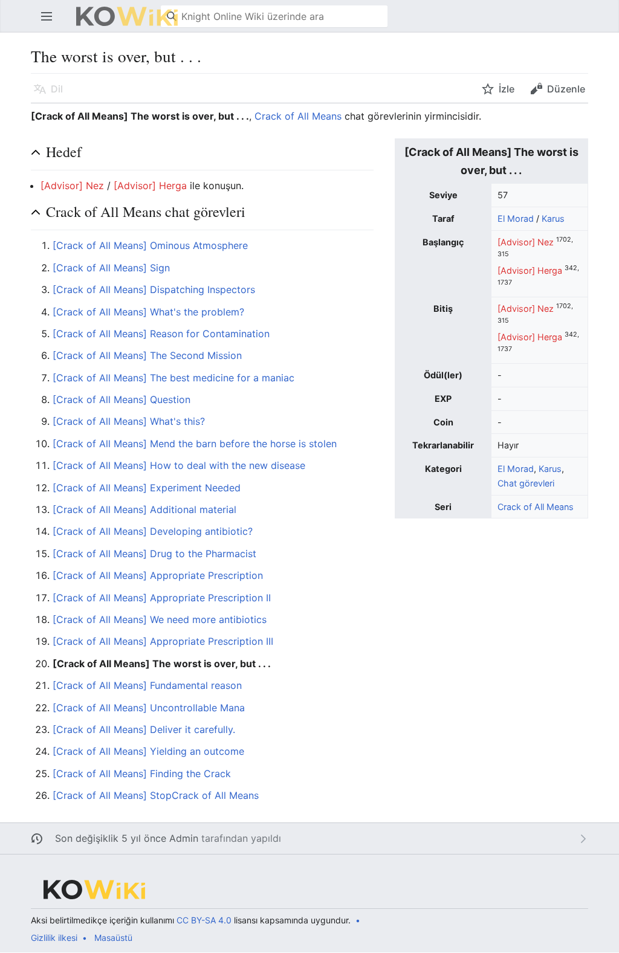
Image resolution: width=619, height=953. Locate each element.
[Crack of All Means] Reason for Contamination (161, 334)
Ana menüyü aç (50, 22)
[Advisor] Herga (529, 270)
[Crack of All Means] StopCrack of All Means (156, 795)
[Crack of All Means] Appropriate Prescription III (163, 641)
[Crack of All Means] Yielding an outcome (148, 751)
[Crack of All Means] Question (121, 399)
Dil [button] (57, 89)
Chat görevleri (525, 483)
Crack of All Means (298, 116)
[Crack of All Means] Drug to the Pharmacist (154, 554)
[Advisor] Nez (525, 242)
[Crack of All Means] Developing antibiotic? (153, 531)
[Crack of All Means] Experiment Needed (147, 488)
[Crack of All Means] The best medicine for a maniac (173, 378)
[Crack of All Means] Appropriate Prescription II (162, 598)
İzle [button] (506, 89)
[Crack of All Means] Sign (111, 268)
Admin (183, 838)
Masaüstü (113, 937)
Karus (553, 218)
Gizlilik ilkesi (54, 937)
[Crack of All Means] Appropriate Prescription (158, 575)
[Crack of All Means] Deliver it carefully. (144, 729)
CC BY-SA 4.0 (204, 920)
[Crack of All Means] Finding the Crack (142, 773)
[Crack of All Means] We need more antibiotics (160, 619)
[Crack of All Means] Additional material (144, 509)
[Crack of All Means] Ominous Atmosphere (150, 245)
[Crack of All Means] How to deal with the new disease (179, 465)
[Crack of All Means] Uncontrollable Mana (149, 708)
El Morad (515, 218)
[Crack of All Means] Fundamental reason (147, 685)
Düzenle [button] (566, 89)
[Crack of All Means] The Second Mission (147, 355)
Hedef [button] (64, 151)
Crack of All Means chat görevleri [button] (145, 211)
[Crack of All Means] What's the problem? (148, 312)
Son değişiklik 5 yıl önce (110, 838)
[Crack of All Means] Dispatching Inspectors (154, 289)
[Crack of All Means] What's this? (129, 421)
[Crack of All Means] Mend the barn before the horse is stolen (195, 444)
